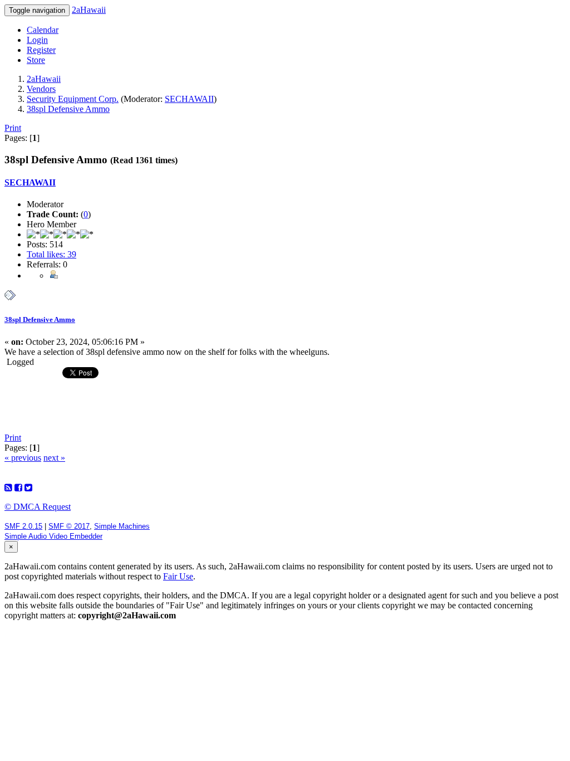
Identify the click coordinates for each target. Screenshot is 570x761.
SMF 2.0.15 (23, 526)
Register (41, 50)
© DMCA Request (37, 506)
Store (36, 60)
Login (37, 40)
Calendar (42, 30)
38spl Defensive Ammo (39, 319)
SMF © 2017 (69, 526)
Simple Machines (122, 526)
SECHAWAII (189, 99)
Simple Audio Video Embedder (53, 536)
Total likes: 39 (51, 254)
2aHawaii (89, 9)
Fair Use (178, 576)
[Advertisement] (285, 405)
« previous (22, 457)
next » (54, 457)
